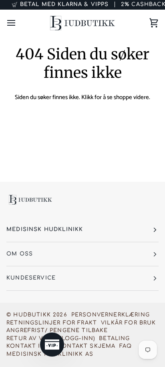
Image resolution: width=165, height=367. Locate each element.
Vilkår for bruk (128, 323)
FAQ (125, 346)
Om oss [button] (19, 254)
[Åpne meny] (18, 23)
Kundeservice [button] (31, 278)
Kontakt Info (30, 346)
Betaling (114, 338)
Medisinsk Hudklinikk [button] (44, 229)
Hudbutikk (32, 315)
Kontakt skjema (86, 346)
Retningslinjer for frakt (51, 323)
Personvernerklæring (110, 315)
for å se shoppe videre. (122, 97)
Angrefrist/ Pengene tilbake (57, 330)
